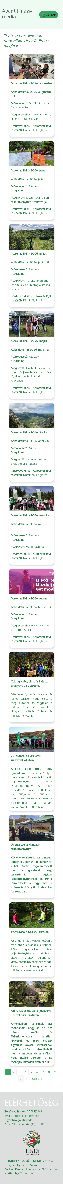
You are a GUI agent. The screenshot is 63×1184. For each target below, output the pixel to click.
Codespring (27, 1173)
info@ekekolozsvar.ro (26, 1115)
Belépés (56, 1100)
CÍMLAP (51, 14)
